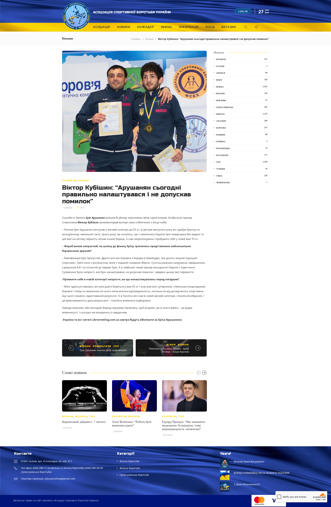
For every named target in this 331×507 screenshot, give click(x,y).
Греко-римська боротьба (134, 474)
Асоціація (101, 27)
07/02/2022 (67, 428)
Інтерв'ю (69, 180)
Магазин (228, 27)
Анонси (241, 73)
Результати (102, 346)
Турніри (241, 169)
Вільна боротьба (129, 461)
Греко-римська (241, 107)
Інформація (189, 27)
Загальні (241, 121)
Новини (123, 27)
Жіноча (81, 416)
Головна (136, 39)
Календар (145, 27)
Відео (171, 344)
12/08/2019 (67, 208)
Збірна (166, 27)
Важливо (241, 100)
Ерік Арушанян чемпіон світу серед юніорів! (103, 350)
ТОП (116, 346)
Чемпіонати (241, 182)
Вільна (149, 39)
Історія (241, 66)
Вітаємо (241, 93)
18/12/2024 (167, 435)
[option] (84, 406)
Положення (241, 148)
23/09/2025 (117, 431)
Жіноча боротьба (130, 468)
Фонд (209, 27)
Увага (241, 175)
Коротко (241, 127)
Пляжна (241, 141)
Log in (243, 11)
